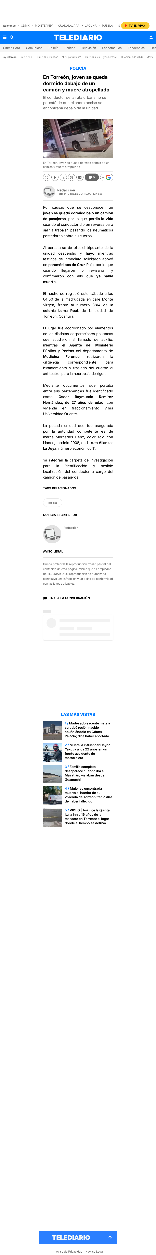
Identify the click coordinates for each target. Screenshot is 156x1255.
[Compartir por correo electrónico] (79, 177)
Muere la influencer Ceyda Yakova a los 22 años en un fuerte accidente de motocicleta (87, 751)
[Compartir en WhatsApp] (46, 177)
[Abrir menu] (4, 37)
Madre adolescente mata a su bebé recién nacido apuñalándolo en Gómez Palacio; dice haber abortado (87, 729)
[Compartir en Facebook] (54, 177)
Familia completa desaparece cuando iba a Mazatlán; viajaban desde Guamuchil (84, 773)
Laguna (91, 25)
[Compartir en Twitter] (63, 177)
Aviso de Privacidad (69, 1251)
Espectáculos (112, 48)
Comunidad (34, 48)
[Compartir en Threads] (71, 177)
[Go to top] (110, 1237)
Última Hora (11, 48)
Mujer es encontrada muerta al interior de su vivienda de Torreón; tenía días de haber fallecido (89, 794)
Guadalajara (68, 25)
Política (69, 48)
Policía (53, 48)
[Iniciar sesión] (151, 37)
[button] (106, 177)
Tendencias (136, 48)
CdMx (25, 25)
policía (52, 502)
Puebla (107, 25)
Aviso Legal (95, 1251)
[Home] (78, 37)
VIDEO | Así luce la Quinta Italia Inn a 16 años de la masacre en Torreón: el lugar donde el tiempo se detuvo (87, 816)
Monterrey (44, 25)
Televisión (88, 48)
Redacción (66, 190)
